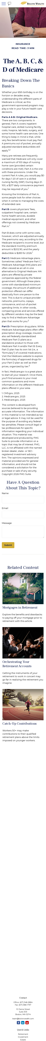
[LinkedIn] (22, 1022)
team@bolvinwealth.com (23, 1019)
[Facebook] (18, 1022)
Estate (23, 1040)
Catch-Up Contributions (19, 723)
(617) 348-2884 (26, 1002)
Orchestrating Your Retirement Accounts (17, 664)
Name (5, 493)
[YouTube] (27, 1022)
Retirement (23, 1034)
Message (7, 523)
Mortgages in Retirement (19, 607)
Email (5, 508)
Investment (23, 1037)
